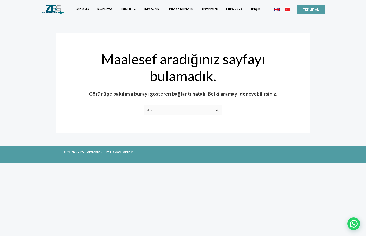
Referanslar (234, 9)
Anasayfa (82, 9)
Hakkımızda (104, 9)
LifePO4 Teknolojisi (180, 9)
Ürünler (126, 9)
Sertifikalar (210, 9)
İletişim (255, 9)
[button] (353, 223)
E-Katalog (151, 9)
